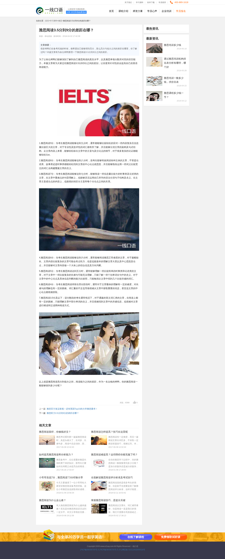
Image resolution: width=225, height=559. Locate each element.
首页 (111, 11)
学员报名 (181, 11)
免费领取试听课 (170, 537)
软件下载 (151, 2)
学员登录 (162, 2)
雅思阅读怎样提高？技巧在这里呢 (109, 431)
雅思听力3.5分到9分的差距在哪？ (63, 413)
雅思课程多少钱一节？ (174, 95)
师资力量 (138, 11)
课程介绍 (123, 11)
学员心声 (152, 11)
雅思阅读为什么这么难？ (52, 500)
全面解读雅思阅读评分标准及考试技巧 (112, 477)
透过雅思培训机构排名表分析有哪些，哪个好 (175, 62)
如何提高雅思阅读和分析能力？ (56, 454)
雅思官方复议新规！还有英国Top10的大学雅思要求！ (72, 409)
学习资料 (139, 2)
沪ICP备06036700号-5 (108, 550)
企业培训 (166, 11)
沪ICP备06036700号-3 (89, 550)
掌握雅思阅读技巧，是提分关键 (108, 500)
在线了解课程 (136, 537)
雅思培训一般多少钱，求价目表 (174, 80)
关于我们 (128, 2)
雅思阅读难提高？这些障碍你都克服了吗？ (114, 454)
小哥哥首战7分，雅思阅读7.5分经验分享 (61, 477)
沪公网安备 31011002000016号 (132, 550)
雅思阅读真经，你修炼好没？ (55, 431)
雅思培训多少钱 (172, 45)
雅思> (60, 21)
